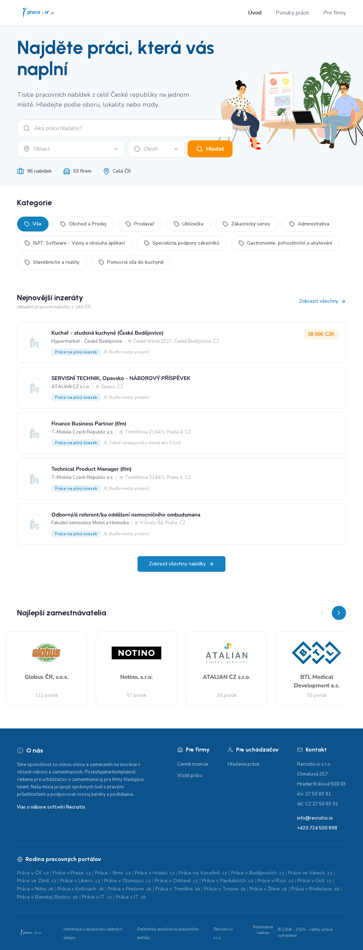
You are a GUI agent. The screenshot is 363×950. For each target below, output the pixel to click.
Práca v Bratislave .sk (315, 888)
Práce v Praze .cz (72, 873)
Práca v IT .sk (131, 897)
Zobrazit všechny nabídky (177, 563)
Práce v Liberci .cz (80, 880)
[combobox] (71, 149)
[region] (181, 656)
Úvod (255, 13)
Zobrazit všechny (318, 301)
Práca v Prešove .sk (129, 888)
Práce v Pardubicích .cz (227, 880)
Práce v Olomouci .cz (127, 880)
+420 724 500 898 (317, 828)
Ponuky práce (292, 13)
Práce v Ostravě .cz (176, 880)
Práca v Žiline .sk (268, 888)
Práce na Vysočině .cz (203, 873)
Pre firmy (334, 13)
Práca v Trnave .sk (225, 888)
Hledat (215, 149)
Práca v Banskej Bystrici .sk (47, 897)
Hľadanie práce (243, 764)
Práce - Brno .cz (113, 873)
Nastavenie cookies (263, 930)
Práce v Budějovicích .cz (257, 873)
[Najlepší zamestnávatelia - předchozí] (322, 613)
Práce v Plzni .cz (275, 880)
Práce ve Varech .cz (310, 873)
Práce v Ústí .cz (314, 880)
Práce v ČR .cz (33, 873)
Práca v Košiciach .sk (80, 888)
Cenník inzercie (192, 764)
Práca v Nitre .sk (35, 888)
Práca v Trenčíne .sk (177, 888)
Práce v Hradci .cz (155, 873)
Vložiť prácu (189, 775)
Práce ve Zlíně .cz (36, 880)
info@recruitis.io (315, 818)
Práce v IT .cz (97, 897)
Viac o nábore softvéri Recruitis (51, 807)
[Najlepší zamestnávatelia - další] (339, 613)
